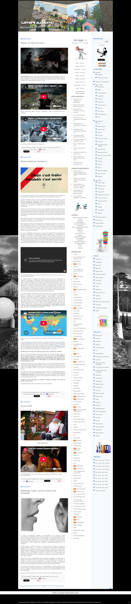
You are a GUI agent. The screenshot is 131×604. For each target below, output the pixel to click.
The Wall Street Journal (79, 509)
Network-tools (99, 271)
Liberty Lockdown (78, 377)
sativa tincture (77, 171)
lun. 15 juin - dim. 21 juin (102, 487)
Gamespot (98, 375)
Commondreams (77, 300)
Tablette (100, 213)
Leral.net (75, 375)
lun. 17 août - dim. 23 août (102, 460)
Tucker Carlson (77, 511)
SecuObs (98, 417)
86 (38, 586)
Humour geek (99, 220)
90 (45, 586)
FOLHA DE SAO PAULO (79, 328)
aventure (55, 147)
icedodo (75, 178)
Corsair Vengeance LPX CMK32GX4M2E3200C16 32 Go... (80, 174)
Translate (85, 43)
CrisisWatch (80, 308)
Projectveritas (77, 432)
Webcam (100, 176)
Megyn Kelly (76, 388)
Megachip (76, 385)
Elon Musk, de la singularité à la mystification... (77, 100)
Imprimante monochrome (104, 155)
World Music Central (78, 530)
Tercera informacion (78, 483)
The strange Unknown (79, 503)
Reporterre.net (77, 445)
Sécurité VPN (99, 226)
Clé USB (100, 135)
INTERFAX (80, 228)
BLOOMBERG (80, 222)
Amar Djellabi (77, 190)
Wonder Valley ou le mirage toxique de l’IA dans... (79, 158)
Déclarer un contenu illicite (59, 592)
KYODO (80, 232)
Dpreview (98, 359)
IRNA (78, 354)
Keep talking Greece (78, 369)
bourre (41, 147)
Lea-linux (98, 390)
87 (40, 586)
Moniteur (100, 161)
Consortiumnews (77, 302)
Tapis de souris (101, 173)
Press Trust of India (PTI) (79, 430)
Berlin (77, 75)
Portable (100, 207)
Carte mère (100, 96)
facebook (47, 576)
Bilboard (75, 287)
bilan (44, 392)
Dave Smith (76, 311)
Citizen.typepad (77, 297)
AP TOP (80, 219)
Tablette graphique (102, 170)
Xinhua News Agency (79, 535)
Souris (99, 167)
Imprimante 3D (101, 149)
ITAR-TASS (80, 230)
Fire (74, 321)
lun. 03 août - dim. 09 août (102, 466)
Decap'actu (76, 313)
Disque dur (100, 102)
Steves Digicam (100, 426)
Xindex (75, 533)
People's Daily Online (79, 422)
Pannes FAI (98, 280)
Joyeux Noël (26, 406)
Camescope (101, 188)
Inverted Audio (80, 348)
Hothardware (99, 381)
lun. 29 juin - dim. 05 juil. (102, 481)
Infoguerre (76, 341)
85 (37, 586)
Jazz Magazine (77, 356)
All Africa (79, 264)
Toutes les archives (100, 490)
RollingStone (76, 458)
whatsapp (42, 576)
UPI (80, 246)
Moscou (77, 72)
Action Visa (98, 259)
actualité (47, 392)
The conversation (81, 489)
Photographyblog (100, 408)
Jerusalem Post (81, 361)
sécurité (51, 576)
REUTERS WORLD (80, 243)
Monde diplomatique (78, 393)
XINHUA (80, 245)
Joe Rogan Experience (79, 364)
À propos (102, 45)
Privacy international (101, 411)
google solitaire (77, 184)
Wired (75, 527)
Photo (99, 204)
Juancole (75, 367)
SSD (99, 117)
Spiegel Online (77, 475)
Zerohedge (76, 538)
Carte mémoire (101, 126)
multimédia (52, 392)
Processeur (101, 111)
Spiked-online (77, 478)
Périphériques (99, 121)
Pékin (77, 63)
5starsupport (99, 335)
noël (41, 479)
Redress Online (77, 443)
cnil (55, 576)
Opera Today (76, 414)
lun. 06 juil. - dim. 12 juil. (102, 478)
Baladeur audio (102, 185)
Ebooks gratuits (100, 223)
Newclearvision (77, 401)
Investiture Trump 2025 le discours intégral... (79, 180)
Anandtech (98, 341)
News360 (75, 404)
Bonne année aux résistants (33, 161)
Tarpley (75, 481)
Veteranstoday (80, 522)
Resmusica (79, 452)
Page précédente (25, 586)
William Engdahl (77, 525)
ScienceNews (80, 468)
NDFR (97, 399)
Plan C (75, 424)
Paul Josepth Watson (78, 419)
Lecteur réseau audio (103, 195)
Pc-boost (98, 402)
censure (57, 392)
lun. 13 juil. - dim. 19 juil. (102, 475)
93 (50, 586)
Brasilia (77, 82)
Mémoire (100, 108)
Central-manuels (100, 347)
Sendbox (98, 295)
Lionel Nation (76, 380)
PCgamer (98, 405)
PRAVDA (80, 235)
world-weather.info (80, 91)
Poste (97, 286)
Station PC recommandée (102, 81)
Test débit (98, 304)
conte (48, 147)
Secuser (98, 420)
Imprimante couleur (103, 152)
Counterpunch (77, 305)
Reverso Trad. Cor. (100, 292)
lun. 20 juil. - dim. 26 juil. (102, 472)
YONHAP (80, 248)
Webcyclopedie (100, 433)
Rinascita (75, 455)
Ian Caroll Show (77, 336)
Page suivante (59, 586)
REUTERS (80, 240)
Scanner (100, 164)
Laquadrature (99, 387)
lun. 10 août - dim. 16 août (102, 463)
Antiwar (75, 273)
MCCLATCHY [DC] (80, 233)
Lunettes (100, 158)
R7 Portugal (76, 438)
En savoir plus (97, 602)
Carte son (100, 99)
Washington (77, 85)
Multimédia (98, 180)
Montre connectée (102, 201)
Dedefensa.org (77, 318)
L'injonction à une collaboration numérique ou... (79, 119)
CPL (99, 123)
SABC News (80, 466)
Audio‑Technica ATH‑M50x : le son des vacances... (79, 110)
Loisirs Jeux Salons (103, 77)
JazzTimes (76, 359)
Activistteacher (77, 261)
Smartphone (101, 210)
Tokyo (77, 88)
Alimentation (101, 87)
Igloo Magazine (81, 339)
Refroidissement (102, 114)
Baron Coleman (77, 284)
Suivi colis (98, 298)
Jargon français (100, 384)
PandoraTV (76, 416)
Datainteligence (100, 353)
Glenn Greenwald (78, 333)
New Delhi (77, 69)
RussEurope (76, 460)
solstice (44, 479)
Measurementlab (100, 393)
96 (55, 586)
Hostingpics (99, 262)
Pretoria (77, 79)
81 (30, 586)
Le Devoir (76, 372)
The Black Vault (77, 486)
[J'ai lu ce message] (129, 602)
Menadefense (77, 391)
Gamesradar (99, 378)
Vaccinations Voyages (101, 308)
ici (52, 111)
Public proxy (99, 414)
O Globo (79, 407)
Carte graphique (102, 93)
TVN (78, 519)
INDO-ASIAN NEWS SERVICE (80, 227)
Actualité (98, 72)
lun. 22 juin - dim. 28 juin (102, 484)
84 (35, 586)
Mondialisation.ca (81, 396)
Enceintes (100, 141)
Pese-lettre (98, 283)
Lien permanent (31, 394)
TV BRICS (76, 514)
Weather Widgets (80, 93)
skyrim (45, 147)
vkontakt (25, 394)
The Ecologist (80, 491)
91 (47, 586)
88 (42, 586)
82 (32, 586)
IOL (74, 351)
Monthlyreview (80, 399)
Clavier (99, 132)
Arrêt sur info (80, 276)
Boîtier (99, 90)
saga (51, 147)
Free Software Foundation (102, 367)
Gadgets (100, 74)
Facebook (43, 149)
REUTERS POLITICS (80, 241)
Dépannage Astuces (101, 217)
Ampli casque (101, 182)
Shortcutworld (99, 423)
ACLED (75, 254)
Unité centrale (99, 85)
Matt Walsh (76, 383)
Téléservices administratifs (102, 301)
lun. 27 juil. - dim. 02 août (102, 469)
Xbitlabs (98, 436)
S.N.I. (74, 463)
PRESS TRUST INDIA (80, 237)
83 (34, 586)
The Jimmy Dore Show (79, 494)
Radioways (98, 289)
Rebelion (79, 440)
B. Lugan (75, 279)
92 (48, 586)
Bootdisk (98, 344)
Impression (98, 265)
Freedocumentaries (78, 331)
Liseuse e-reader (102, 198)
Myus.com (98, 268)
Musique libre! (99, 396)
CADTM (75, 295)
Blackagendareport (82, 289)
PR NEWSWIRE (80, 238)
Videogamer (99, 430)
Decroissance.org (78, 316)
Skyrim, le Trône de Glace (32, 43)
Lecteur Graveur (102, 105)
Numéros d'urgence (101, 274)
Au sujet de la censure (79, 115)
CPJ (97, 350)
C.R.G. (75, 292)
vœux (41, 392)
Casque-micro (101, 129)
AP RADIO (80, 220)
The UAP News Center (79, 506)
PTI (74, 435)
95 (53, 586)
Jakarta (77, 66)
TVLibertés (79, 517)
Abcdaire (98, 338)
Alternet (75, 266)
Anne (74, 196)
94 (51, 586)
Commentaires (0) (33, 149)
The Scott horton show (79, 497)
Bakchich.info (76, 281)
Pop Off (75, 427)
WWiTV (97, 311)
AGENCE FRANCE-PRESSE (80, 217)
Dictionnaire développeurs (102, 356)
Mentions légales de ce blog (72, 592)
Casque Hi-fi (101, 192)
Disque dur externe (103, 138)
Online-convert (99, 277)
